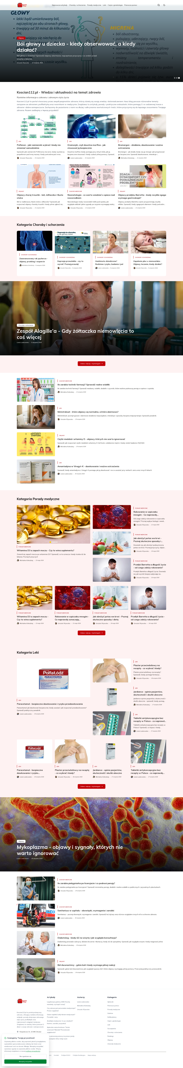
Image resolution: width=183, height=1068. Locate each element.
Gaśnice (110, 1013)
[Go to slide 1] (174, 78)
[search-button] (158, 5)
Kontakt (56, 1055)
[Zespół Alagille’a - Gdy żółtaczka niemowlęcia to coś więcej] (91, 318)
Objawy (21, 38)
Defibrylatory (111, 1017)
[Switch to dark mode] (164, 5)
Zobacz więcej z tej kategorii (90, 364)
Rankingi (110, 1036)
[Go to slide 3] (179, 78)
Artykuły (51, 997)
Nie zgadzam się (25, 1056)
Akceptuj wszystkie (25, 1061)
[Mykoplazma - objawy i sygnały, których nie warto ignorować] (91, 834)
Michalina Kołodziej (83, 1006)
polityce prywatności (33, 1051)
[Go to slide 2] (176, 78)
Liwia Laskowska (23, 342)
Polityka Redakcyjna (79, 1055)
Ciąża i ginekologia (115, 5)
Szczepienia (111, 1029)
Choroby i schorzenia (77, 5)
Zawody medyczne (75, 191)
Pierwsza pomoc (130, 5)
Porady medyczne (94, 5)
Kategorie (112, 997)
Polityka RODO (65, 1055)
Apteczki (110, 1002)
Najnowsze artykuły (59, 5)
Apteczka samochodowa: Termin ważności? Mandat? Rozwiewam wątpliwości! (58, 1029)
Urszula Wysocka (23, 63)
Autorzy (81, 997)
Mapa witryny (92, 1055)
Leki (104, 5)
